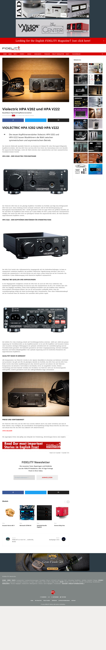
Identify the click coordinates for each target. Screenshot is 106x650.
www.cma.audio (7, 430)
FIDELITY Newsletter (58, 54)
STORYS (100, 580)
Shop (67, 54)
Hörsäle (81, 582)
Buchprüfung (88, 582)
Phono (48, 580)
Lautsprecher (20, 580)
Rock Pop (75, 582)
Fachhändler (76, 54)
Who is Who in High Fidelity (51, 582)
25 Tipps (31, 582)
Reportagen (5, 582)
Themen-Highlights (16, 583)
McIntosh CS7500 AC (25, 525)
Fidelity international (76, 583)
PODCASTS (47, 54)
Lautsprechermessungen (31, 580)
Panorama (12, 582)
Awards (41, 583)
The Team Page (38, 600)
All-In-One (60, 580)
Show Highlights (48, 583)
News (10, 54)
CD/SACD (53, 580)
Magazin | (65, 583)
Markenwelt (25, 583)
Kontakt (73, 600)
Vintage (95, 580)
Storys (22, 54)
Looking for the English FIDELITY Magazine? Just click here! (53, 40)
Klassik (66, 582)
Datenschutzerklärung (64, 600)
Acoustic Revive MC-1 (8, 525)
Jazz (71, 582)
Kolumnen (25, 582)
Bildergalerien (33, 583)
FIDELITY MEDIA (46, 600)
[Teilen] (13, 120)
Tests (15, 54)
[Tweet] (35, 120)
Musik (29, 54)
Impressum (54, 600)
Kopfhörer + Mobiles (80, 580)
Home (5, 54)
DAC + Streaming (69, 580)
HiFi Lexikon (38, 582)
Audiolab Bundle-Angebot (42, 526)
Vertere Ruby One (59, 525)
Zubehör (89, 580)
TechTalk (18, 582)
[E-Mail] (58, 120)
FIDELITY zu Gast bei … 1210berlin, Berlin (23, 539)
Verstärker (42, 580)
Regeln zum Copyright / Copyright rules (59, 452)
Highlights (37, 54)
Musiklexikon (96, 582)
